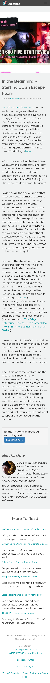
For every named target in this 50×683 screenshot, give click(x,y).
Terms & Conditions (11, 673)
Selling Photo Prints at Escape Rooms (20, 562)
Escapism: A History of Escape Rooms (19, 577)
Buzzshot (14, 3)
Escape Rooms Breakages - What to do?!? (22, 595)
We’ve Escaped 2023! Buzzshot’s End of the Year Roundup (25, 529)
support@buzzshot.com (25, 649)
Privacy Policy (29, 673)
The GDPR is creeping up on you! (18, 613)
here (28, 151)
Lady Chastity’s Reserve (16, 107)
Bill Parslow (15, 98)
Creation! (21, 297)
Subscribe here (14, 440)
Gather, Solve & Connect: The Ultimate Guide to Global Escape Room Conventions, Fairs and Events (25, 544)
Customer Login (25, 666)
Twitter (30, 660)
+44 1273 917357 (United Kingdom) (25, 653)
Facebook (20, 660)
